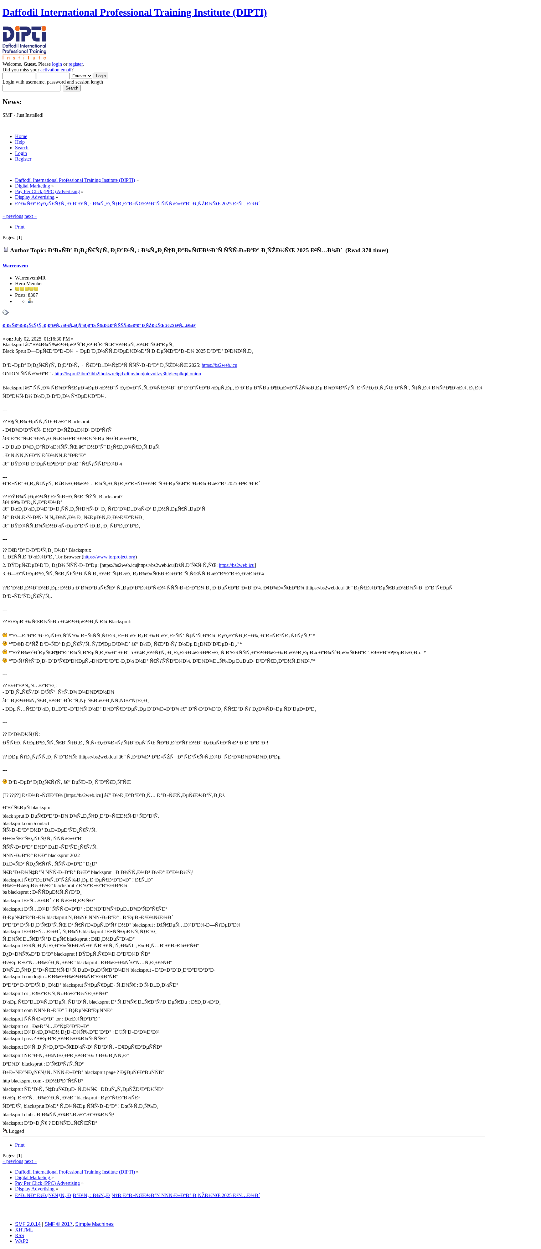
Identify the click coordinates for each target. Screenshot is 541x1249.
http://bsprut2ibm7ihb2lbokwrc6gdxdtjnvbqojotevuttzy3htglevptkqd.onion (127, 373)
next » (30, 216)
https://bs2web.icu (219, 365)
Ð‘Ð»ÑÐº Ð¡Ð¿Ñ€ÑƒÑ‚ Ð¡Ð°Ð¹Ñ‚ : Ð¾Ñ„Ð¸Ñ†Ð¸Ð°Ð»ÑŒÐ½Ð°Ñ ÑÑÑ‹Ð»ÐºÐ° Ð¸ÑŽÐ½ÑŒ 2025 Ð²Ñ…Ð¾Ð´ (99, 325)
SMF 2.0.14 (28, 1224)
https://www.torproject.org (109, 556)
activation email (55, 69)
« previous (13, 216)
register (76, 64)
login (57, 64)
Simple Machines (94, 1224)
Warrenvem (15, 265)
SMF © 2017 (58, 1224)
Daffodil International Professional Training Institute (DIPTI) (135, 12)
